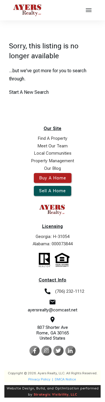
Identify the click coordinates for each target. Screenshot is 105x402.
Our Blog (52, 168)
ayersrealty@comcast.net (52, 310)
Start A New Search (29, 92)
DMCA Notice (65, 379)
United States (52, 338)
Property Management (52, 160)
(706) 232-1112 (69, 291)
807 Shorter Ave (52, 327)
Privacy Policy (39, 379)
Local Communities (52, 153)
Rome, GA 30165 (52, 333)
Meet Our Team (52, 146)
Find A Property (52, 138)
